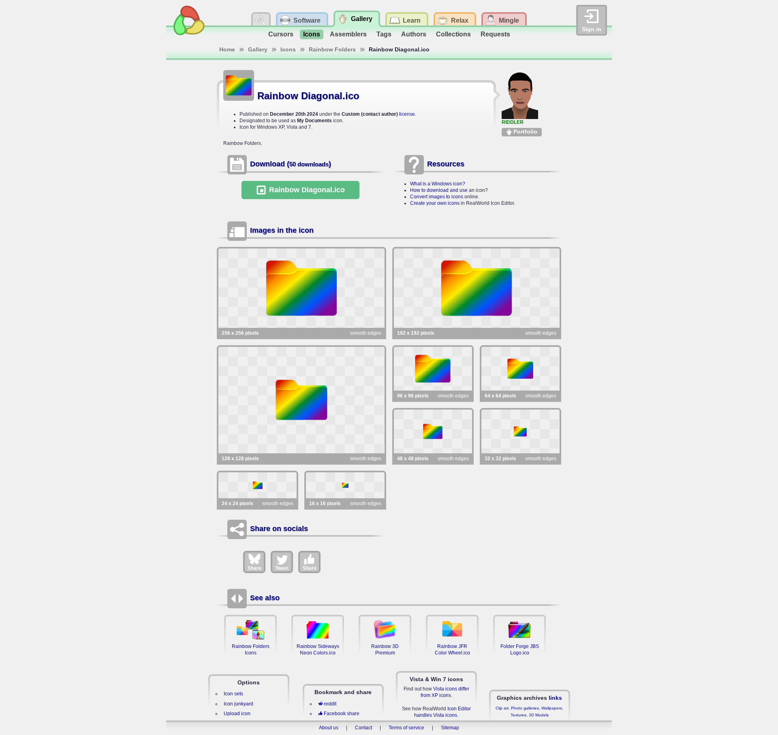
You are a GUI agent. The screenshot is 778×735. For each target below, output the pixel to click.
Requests (495, 34)
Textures (518, 715)
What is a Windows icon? (437, 184)
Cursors (280, 34)
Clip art (502, 708)
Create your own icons (435, 203)
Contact (363, 728)
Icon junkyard (238, 704)
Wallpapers (551, 708)
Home (227, 49)
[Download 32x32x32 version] (520, 431)
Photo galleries (525, 708)
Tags (383, 34)
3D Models (539, 715)
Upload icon (237, 713)
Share (254, 568)
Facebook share (341, 713)
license (407, 114)
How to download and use (439, 190)
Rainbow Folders (332, 49)
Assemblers (348, 34)
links (555, 698)
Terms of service (406, 728)
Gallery (257, 49)
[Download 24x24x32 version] (257, 485)
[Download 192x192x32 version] (477, 288)
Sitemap (450, 728)
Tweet (282, 568)
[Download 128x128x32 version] (301, 400)
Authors (413, 34)
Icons (311, 34)
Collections (453, 34)
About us (328, 728)
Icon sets (233, 694)
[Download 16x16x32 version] (345, 485)
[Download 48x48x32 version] (433, 431)
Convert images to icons (436, 197)
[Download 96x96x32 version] (433, 369)
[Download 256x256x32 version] (301, 288)
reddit (330, 704)
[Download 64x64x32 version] (520, 369)
